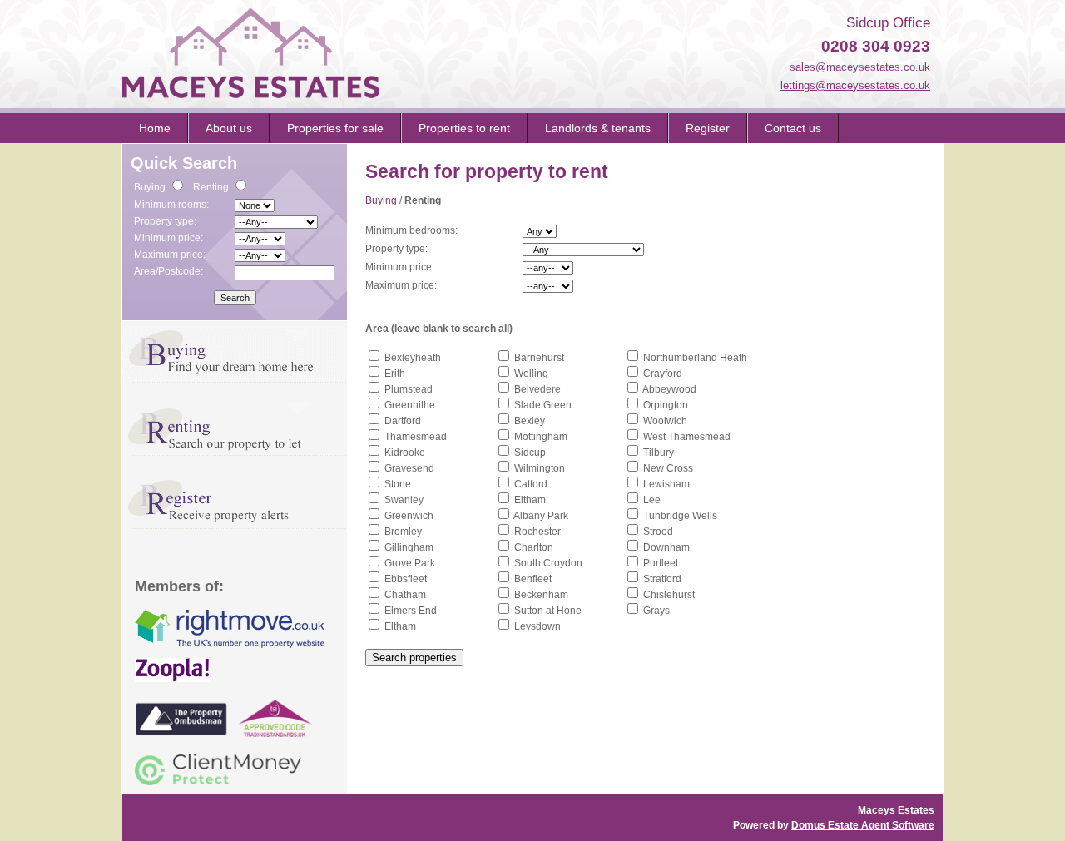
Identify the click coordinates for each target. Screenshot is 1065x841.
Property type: (165, 221)
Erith (394, 373)
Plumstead (408, 389)
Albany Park (540, 516)
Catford (530, 484)
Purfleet (660, 563)
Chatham (405, 595)
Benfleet (533, 579)
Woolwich (665, 421)
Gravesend (409, 468)
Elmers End (410, 610)
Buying (381, 200)
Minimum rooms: (171, 204)
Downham (666, 547)
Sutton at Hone (548, 610)
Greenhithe (409, 405)
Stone (397, 484)
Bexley (529, 421)
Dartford (402, 421)
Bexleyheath (412, 358)
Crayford (662, 373)
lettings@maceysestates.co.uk (855, 85)
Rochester (537, 531)
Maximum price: (170, 254)
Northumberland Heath (695, 358)
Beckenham (541, 595)
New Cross (668, 468)
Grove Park (409, 563)
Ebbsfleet (405, 579)
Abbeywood (669, 389)
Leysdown (537, 626)
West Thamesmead (687, 437)
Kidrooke (404, 452)
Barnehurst (539, 358)
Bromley (403, 531)
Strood (658, 531)
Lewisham (666, 484)
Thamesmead (415, 437)
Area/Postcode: (168, 271)
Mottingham (540, 437)
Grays (656, 610)
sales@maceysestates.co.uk (860, 67)
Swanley (404, 500)
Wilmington (539, 468)
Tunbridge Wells (680, 516)
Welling (531, 373)
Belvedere (537, 389)
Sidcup (530, 452)
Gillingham (408, 547)
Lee (652, 500)
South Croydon (548, 563)
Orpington (665, 405)
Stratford (662, 579)
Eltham (530, 500)
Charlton (533, 547)
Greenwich (408, 516)
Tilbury (658, 452)
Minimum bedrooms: (411, 230)
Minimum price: (168, 238)
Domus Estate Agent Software (862, 825)
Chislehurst (669, 595)
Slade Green (543, 405)
